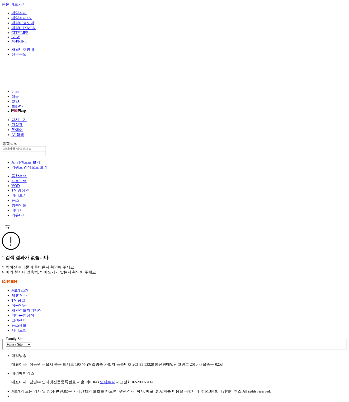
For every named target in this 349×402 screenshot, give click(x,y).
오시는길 (107, 382)
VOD (15, 186)
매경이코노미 (22, 23)
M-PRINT (19, 41)
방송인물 (19, 205)
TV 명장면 (20, 190)
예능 (15, 96)
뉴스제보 (19, 325)
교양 (15, 101)
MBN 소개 (20, 290)
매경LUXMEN (23, 28)
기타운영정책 (22, 315)
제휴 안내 (19, 295)
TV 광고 (18, 300)
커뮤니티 (19, 215)
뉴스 (15, 91)
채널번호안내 (22, 49)
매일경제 (19, 13)
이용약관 (19, 305)
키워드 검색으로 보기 (29, 167)
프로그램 (19, 181)
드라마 (17, 106)
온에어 (17, 130)
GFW (15, 37)
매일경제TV (21, 18)
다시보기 (19, 120)
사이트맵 (19, 330)
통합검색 (19, 176)
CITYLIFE (19, 33)
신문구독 (19, 54)
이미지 (17, 210)
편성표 (17, 125)
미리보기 (19, 195)
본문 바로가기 (14, 4)
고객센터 (19, 320)
